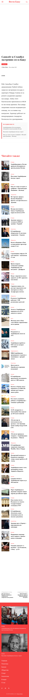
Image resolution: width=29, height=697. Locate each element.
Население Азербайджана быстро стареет (13, 131)
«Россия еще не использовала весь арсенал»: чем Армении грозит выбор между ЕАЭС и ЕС (19, 423)
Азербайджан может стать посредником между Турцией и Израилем (19, 469)
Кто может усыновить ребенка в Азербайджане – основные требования (19, 400)
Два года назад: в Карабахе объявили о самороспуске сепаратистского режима (7, 595)
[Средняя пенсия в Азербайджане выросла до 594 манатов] (5, 479)
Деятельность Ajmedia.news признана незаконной (18, 367)
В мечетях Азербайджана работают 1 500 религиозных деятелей (18, 300)
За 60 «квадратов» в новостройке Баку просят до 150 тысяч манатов (18, 411)
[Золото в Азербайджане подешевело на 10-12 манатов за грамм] (5, 310)
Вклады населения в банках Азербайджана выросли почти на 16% (18, 210)
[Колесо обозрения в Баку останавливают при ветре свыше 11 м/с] (5, 243)
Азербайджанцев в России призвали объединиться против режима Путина (18, 166)
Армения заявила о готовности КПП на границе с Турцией (17, 222)
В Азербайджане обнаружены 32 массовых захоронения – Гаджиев (18, 233)
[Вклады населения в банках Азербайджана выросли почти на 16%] (5, 210)
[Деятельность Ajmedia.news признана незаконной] (5, 366)
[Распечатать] (22, 75)
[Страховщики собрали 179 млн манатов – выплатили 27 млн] (5, 254)
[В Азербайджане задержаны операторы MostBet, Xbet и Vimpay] (5, 446)
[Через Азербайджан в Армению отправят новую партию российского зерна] (5, 490)
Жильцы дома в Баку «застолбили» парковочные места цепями (19, 322)
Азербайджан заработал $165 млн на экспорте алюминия (18, 344)
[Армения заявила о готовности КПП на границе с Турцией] (5, 221)
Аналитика (13, 194)
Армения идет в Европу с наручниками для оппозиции (18, 525)
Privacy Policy (20, 693)
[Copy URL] (19, 75)
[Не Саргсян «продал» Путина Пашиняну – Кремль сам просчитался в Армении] (5, 198)
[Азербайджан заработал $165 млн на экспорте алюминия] (5, 344)
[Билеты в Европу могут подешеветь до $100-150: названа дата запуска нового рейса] (5, 388)
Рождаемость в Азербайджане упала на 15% (18, 333)
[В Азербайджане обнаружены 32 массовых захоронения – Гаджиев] (5, 232)
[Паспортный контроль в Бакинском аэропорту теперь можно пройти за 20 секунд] (5, 457)
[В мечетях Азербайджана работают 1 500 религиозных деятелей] (5, 299)
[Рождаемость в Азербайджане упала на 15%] (5, 332)
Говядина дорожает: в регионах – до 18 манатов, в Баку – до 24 (18, 547)
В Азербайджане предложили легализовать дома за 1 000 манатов (19, 378)
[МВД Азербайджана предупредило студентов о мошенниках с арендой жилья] (5, 355)
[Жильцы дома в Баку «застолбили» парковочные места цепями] (5, 321)
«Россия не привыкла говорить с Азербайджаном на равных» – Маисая (19, 435)
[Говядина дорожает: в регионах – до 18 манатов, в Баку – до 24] (5, 546)
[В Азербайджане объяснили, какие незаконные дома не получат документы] (5, 513)
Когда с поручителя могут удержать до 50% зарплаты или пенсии (19, 277)
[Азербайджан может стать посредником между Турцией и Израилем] (5, 468)
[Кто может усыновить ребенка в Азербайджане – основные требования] (5, 399)
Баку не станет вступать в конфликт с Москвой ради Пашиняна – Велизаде (19, 188)
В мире (12, 162)
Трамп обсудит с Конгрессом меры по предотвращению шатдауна (23, 595)
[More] (26, 75)
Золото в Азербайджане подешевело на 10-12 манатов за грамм (18, 311)
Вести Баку (5, 67)
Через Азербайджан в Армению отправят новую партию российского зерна (19, 491)
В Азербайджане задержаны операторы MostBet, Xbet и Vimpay (18, 447)
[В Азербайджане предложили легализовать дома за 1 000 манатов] (5, 377)
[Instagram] (5, 688)
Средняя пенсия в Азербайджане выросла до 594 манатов (19, 480)
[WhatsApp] (15, 75)
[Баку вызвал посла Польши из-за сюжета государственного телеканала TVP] (5, 502)
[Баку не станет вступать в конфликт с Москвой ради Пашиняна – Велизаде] (5, 187)
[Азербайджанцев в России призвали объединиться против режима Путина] (5, 165)
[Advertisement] (14, 36)
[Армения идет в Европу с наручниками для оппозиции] (5, 524)
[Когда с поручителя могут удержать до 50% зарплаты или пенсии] (5, 277)
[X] (12, 75)
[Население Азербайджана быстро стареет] (5, 176)
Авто (12, 318)
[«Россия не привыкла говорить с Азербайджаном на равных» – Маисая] (5, 435)
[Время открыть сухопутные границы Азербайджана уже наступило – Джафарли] (5, 265)
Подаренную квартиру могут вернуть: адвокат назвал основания (18, 536)
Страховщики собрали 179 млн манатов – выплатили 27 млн (19, 255)
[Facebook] (8, 75)
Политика (13, 229)
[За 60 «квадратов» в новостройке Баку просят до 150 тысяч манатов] (5, 411)
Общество (4, 64)
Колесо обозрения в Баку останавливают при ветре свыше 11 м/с (18, 244)
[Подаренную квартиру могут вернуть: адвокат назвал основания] (5, 535)
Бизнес (12, 174)
